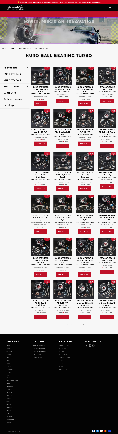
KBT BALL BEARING (39, 348)
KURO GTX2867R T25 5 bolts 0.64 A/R (40, 217)
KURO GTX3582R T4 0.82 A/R (107, 259)
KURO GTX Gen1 (44, 48)
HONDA (8, 366)
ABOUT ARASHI (64, 345)
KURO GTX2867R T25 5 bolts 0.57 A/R (63, 132)
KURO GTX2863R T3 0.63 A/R (107, 88)
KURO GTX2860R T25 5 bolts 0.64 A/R (63, 217)
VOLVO (8, 422)
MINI (8, 384)
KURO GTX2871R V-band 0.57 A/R (40, 131)
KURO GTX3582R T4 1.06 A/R (85, 131)
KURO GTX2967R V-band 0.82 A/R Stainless (85, 260)
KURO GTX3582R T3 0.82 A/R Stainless (63, 303)
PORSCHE (9, 396)
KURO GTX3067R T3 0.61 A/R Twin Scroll (40, 89)
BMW (8, 348)
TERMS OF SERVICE (65, 351)
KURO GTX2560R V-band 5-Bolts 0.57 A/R (40, 260)
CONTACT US (63, 369)
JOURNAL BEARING (39, 345)
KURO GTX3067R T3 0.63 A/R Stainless (85, 174)
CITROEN (9, 351)
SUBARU (9, 407)
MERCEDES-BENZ (12, 381)
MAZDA (8, 378)
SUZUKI (8, 410)
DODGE (8, 354)
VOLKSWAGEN (11, 419)
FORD (8, 360)
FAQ (43, 14)
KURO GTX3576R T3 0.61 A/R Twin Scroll (107, 132)
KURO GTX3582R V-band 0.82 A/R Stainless (85, 303)
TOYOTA (8, 413)
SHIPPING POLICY (65, 357)
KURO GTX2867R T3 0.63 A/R (107, 173)
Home (8, 14)
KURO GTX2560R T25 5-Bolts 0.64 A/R (85, 89)
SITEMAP (62, 366)
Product (17, 14)
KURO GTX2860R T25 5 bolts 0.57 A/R (85, 217)
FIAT (7, 357)
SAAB (8, 401)
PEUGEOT (9, 393)
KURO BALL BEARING (39, 351)
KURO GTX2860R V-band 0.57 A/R (63, 88)
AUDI (8, 345)
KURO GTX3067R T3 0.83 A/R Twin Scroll (63, 174)
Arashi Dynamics (15, 431)
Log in (110, 14)
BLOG (27, 14)
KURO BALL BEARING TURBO (28, 48)
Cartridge (9, 105)
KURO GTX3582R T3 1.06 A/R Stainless (41, 303)
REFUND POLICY (64, 354)
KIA (7, 375)
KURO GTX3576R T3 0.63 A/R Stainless (41, 174)
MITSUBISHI (10, 387)
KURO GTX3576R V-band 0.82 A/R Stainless (107, 303)
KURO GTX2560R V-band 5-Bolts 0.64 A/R (107, 217)
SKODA (8, 404)
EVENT (35, 14)
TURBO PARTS (37, 357)
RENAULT (9, 399)
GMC (8, 363)
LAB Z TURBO (37, 354)
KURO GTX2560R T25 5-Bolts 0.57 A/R (63, 260)
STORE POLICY (63, 348)
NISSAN (9, 390)
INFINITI (9, 372)
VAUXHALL (9, 416)
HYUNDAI (9, 369)
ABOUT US (51, 14)
